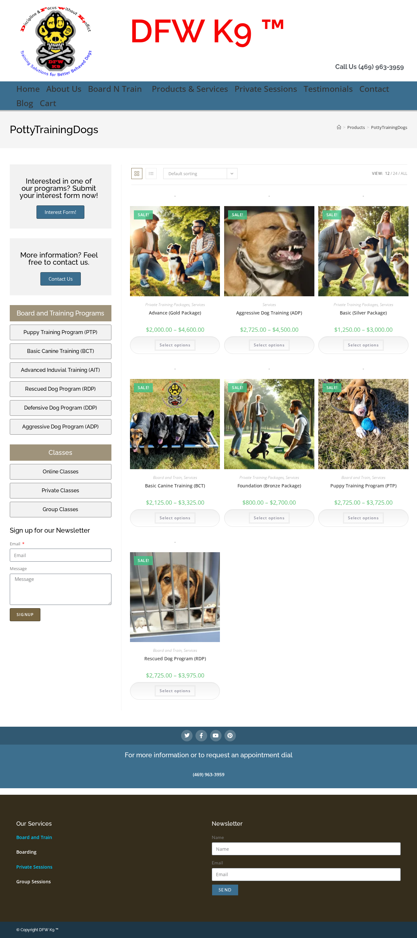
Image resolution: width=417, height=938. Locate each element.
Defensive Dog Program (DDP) (60, 408)
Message (18, 568)
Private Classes (60, 490)
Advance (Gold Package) (175, 313)
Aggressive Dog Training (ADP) (269, 313)
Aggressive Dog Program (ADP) (60, 427)
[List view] (151, 173)
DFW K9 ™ (208, 31)
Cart (48, 102)
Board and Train (167, 477)
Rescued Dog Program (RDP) (175, 658)
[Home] (339, 127)
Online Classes (61, 472)
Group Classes (60, 509)
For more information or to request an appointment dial (209, 755)
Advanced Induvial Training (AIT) (60, 370)
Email (15, 544)
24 (395, 173)
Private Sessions (266, 88)
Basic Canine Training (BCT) (175, 486)
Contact (374, 88)
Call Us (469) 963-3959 (369, 67)
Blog (24, 102)
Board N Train (115, 88)
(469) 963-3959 (208, 774)
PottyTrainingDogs (389, 127)
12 (387, 173)
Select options (175, 345)
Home (28, 88)
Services (198, 304)
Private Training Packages (167, 304)
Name (218, 837)
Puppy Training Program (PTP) (363, 486)
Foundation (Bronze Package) (269, 486)
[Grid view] (136, 173)
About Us (63, 88)
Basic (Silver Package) (363, 313)
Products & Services (190, 88)
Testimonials (328, 88)
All (404, 173)
